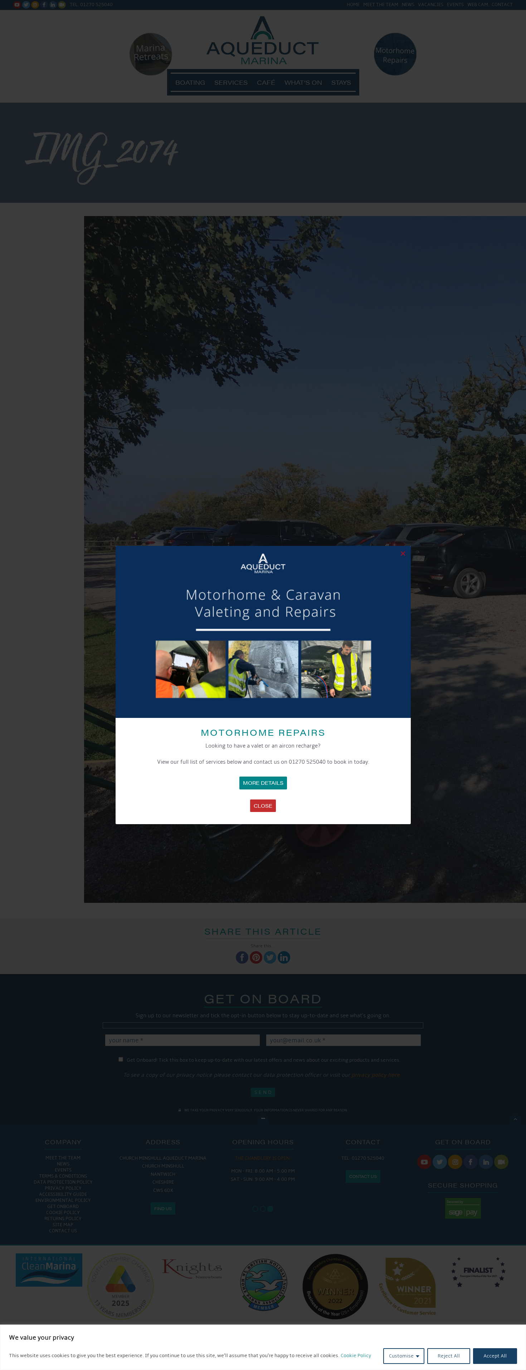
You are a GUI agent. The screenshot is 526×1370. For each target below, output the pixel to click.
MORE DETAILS (263, 782)
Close (263, 805)
